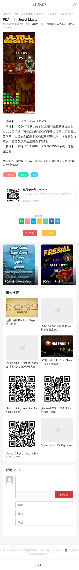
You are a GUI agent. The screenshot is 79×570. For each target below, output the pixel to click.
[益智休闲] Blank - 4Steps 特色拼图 (20, 322)
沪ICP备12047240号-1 (52, 550)
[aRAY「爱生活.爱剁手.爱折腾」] (39, 4)
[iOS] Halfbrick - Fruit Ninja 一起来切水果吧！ (56, 362)
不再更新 (52, 14)
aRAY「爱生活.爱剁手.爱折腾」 (29, 14)
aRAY (35, 24)
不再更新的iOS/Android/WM (60, 24)
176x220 (9, 174)
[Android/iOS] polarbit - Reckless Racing (21, 410)
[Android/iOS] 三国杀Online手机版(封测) (56, 410)
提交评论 (64, 494)
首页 (39, 564)
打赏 (49, 233)
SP (34, 174)
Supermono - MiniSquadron (57, 445)
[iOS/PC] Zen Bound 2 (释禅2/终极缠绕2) (56, 327)
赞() (30, 233)
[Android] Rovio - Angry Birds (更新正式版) (22, 455)
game (23, 174)
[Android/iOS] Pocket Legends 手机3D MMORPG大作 (22, 364)
